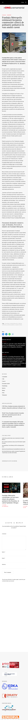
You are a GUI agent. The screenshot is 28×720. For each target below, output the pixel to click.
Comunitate (4, 376)
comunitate (7, 323)
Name (3, 552)
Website (4, 564)
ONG (3, 392)
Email (3, 558)
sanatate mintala (18, 324)
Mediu (3, 390)
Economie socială (6, 383)
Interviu (3, 388)
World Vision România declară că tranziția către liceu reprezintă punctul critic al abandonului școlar (13, 414)
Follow (22, 2)
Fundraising (4, 385)
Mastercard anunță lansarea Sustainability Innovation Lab (13, 449)
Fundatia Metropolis (14, 323)
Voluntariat (4, 395)
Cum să (3, 381)
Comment (4, 533)
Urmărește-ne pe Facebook (9, 461)
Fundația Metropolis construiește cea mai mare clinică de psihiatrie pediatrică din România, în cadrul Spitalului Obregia (10, 499)
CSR (3, 379)
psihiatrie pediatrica (11, 324)
